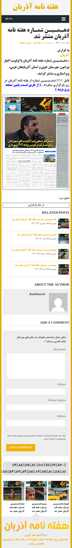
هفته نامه (37, 43)
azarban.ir (48, 43)
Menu (9, 19)
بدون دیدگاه (25, 43)
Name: (61, 384)
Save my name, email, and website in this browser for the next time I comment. (36, 438)
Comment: (59, 349)
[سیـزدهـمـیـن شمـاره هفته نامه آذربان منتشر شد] (36, 490)
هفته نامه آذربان (35, 7)
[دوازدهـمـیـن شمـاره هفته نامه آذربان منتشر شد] (13, 490)
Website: (61, 416)
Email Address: (56, 400)
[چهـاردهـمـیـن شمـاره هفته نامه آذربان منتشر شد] (58, 490)
